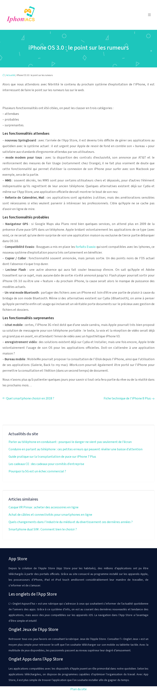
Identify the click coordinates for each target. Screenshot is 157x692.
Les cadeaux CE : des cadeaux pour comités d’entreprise (46, 464)
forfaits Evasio (86, 247)
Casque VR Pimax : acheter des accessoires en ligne (43, 507)
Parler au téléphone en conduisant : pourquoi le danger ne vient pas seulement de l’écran (70, 442)
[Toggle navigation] (149, 15)
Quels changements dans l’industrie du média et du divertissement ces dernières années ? (71, 522)
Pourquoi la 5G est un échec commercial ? (37, 471)
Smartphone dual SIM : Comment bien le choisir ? (43, 529)
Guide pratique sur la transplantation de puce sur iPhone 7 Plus (52, 456)
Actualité (10, 75)
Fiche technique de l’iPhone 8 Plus (127, 398)
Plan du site (78, 689)
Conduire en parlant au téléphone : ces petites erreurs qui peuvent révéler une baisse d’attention (75, 449)
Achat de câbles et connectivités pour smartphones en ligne (50, 514)
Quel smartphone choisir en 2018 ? (30, 398)
